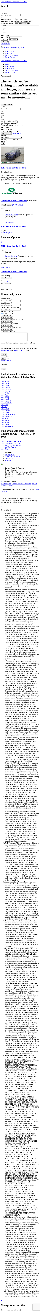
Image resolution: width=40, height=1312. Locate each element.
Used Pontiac (5, 420)
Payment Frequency (7, 23)
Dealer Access (10, 57)
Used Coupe (17, 441)
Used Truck (17, 445)
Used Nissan (5, 418)
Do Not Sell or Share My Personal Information (21, 472)
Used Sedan (16, 443)
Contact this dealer (11, 215)
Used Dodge (5, 393)
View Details (9, 222)
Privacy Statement (11, 470)
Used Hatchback (6, 443)
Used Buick (5, 385)
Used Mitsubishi (6, 416)
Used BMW (5, 383)
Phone (10, 307)
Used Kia (4, 407)
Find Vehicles (9, 53)
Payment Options (6, 233)
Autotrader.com (6, 484)
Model (3, 37)
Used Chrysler (6, 391)
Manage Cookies (11, 478)
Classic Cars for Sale (19, 484)
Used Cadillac (5, 387)
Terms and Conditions (12, 457)
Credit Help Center (11, 55)
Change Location (7, 105)
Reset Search (5, 44)
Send (3, 358)
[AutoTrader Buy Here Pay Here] (12, 47)
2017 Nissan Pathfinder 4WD (13, 168)
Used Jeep (4, 405)
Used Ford (4, 395)
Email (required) (6, 303)
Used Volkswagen (7, 426)
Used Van (4, 447)
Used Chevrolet (6, 389)
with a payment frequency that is (12, 327)
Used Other (5, 449)
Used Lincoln (5, 411)
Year (2, 113)
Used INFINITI (6, 403)
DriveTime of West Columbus (14, 200)
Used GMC (5, 397)
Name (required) (6, 299)
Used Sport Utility (7, 445)
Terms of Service (19, 350)
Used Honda (5, 399)
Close (3, 369)
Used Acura (5, 381)
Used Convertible (7, 441)
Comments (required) (8, 331)
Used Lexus (5, 409)
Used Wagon (11, 447)
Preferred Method (7, 311)
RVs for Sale (8, 486)
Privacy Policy (6, 350)
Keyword (4, 13)
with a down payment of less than (12, 319)
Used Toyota (5, 424)
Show (3, 141)
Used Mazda (5, 412)
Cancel (4, 354)
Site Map (8, 460)
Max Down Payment (8, 19)
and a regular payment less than (11, 323)
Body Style (4, 39)
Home (7, 64)
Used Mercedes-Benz (8, 414)
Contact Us (9, 458)
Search (3, 107)
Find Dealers (9, 51)
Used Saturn (5, 422)
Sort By (3, 135)
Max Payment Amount (8, 21)
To (3, 30)
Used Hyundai (6, 401)
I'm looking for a (6, 315)
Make (3, 35)
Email (12, 313)
